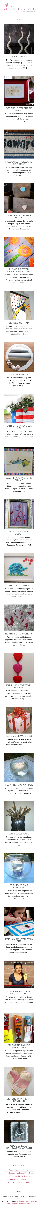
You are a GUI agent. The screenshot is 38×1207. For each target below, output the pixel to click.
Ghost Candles (19, 56)
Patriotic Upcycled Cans (19, 427)
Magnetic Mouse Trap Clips (19, 1046)
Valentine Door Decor (19, 532)
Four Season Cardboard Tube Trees (19, 1173)
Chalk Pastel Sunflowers (19, 1179)
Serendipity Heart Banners (19, 1100)
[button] (19, 19)
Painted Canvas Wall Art (19, 940)
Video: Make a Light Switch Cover (19, 992)
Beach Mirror (19, 374)
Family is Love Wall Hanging (19, 686)
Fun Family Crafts (19, 9)
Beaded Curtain (19, 323)
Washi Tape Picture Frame (19, 479)
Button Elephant (19, 585)
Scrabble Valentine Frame (19, 109)
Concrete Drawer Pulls (19, 216)
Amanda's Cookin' (12, 1203)
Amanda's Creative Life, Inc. (27, 1201)
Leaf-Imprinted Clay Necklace (19, 1176)
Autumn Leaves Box (19, 736)
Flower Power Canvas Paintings (19, 270)
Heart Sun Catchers (19, 633)
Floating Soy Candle (19, 785)
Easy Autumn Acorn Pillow (19, 1182)
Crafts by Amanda (26, 1203)
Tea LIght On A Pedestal (19, 886)
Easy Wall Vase (19, 833)
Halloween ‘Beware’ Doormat (19, 163)
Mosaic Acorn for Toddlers (19, 1170)
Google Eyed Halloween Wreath (19, 1147)
